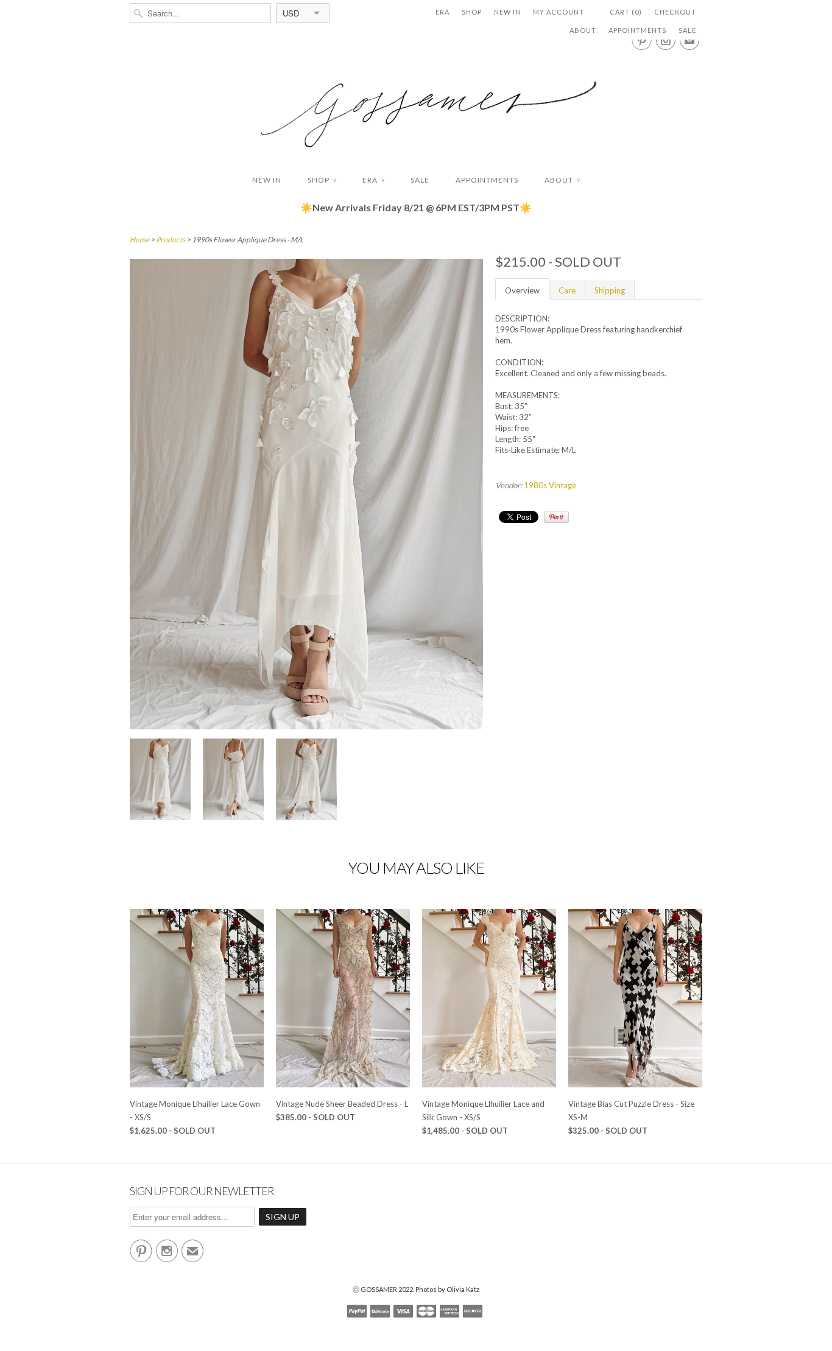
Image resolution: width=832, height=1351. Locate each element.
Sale (687, 30)
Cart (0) (626, 12)
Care (567, 290)
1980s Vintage (550, 485)
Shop (472, 12)
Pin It (556, 517)
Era (442, 12)
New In (507, 12)
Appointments (637, 30)
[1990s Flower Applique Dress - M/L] (160, 781)
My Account (558, 12)
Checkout (675, 12)
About (582, 30)
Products (170, 239)
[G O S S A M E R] (416, 103)
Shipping (609, 290)
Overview (522, 290)
